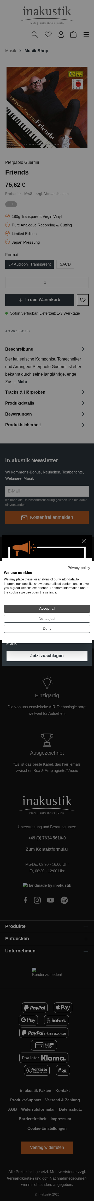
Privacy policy (79, 568)
